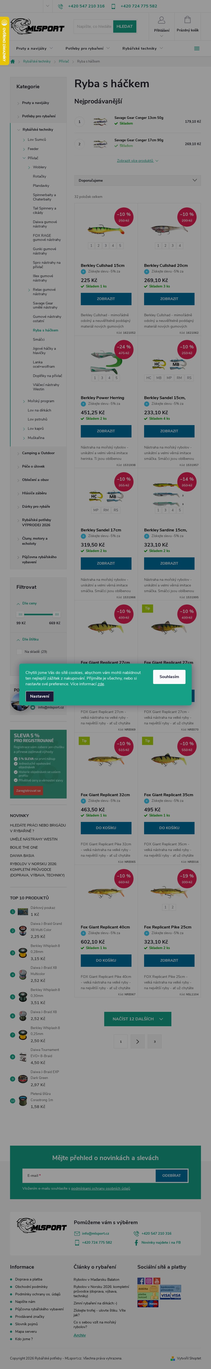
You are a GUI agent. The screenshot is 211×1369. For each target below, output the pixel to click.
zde (101, 684)
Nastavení (39, 696)
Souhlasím (169, 677)
